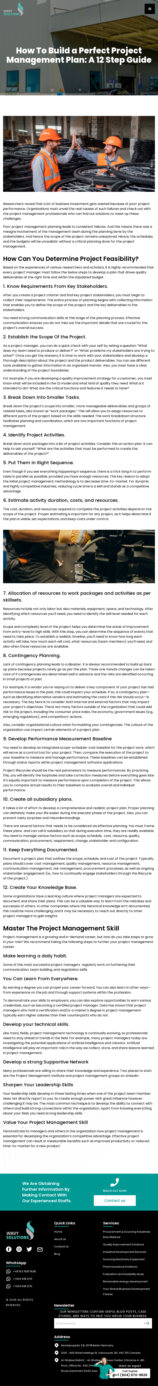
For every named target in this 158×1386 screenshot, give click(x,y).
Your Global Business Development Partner (126, 1291)
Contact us (114, 1200)
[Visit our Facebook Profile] (9, 1250)
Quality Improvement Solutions (123, 1244)
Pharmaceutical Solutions (120, 1267)
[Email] (40, 1250)
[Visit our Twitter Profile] (29, 1250)
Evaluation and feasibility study (123, 1274)
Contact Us (61, 1246)
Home (58, 1232)
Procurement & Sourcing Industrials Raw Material (126, 1234)
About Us (60, 1239)
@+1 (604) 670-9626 (129, 1375)
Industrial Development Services (124, 1252)
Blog (57, 1254)
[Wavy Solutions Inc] (27, 1231)
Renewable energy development (125, 1281)
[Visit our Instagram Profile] (19, 1250)
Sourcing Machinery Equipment (124, 1259)
